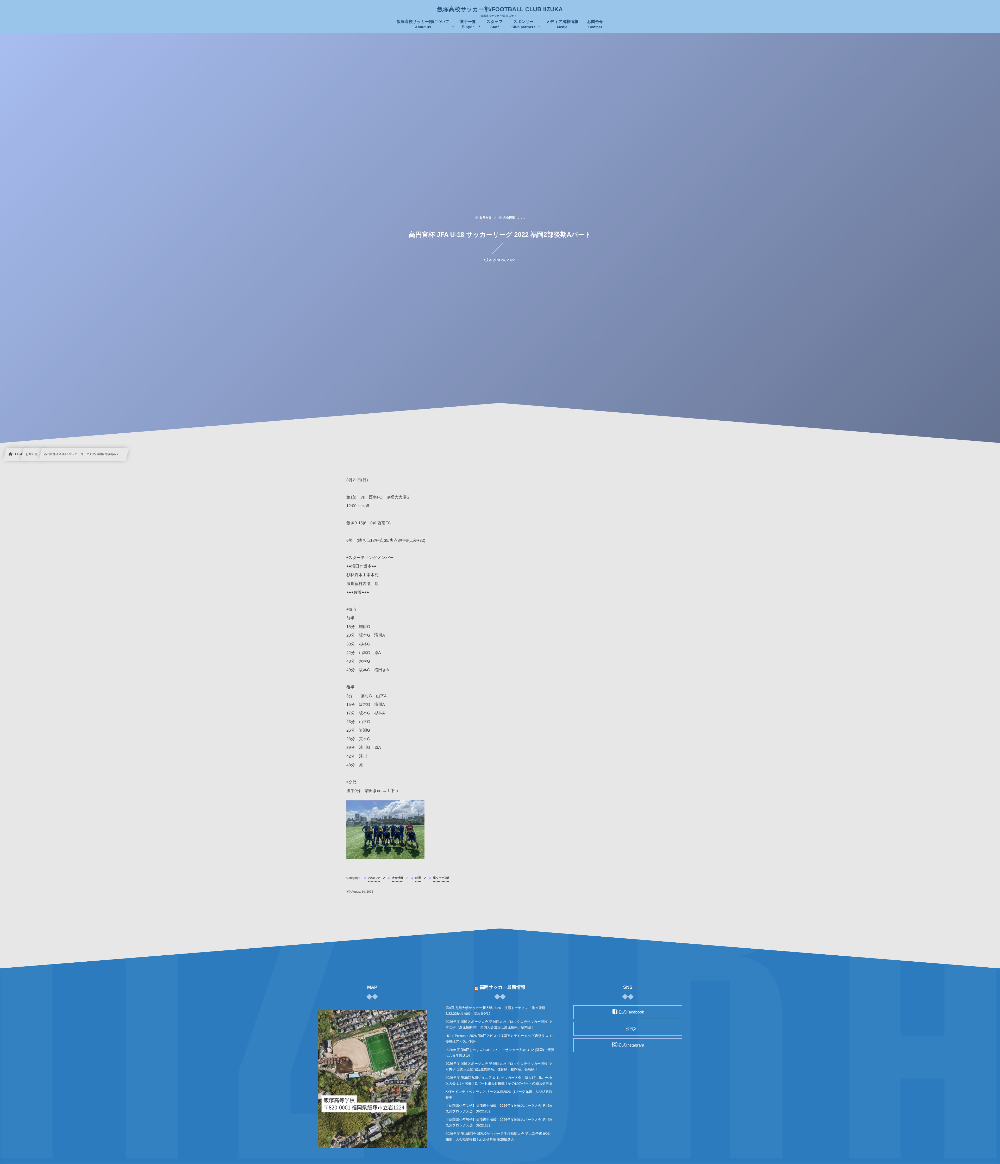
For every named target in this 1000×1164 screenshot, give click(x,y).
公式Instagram (631, 1045)
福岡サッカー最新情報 (502, 987)
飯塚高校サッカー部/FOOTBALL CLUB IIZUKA (500, 9)
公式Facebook (631, 1012)
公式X (631, 1028)
